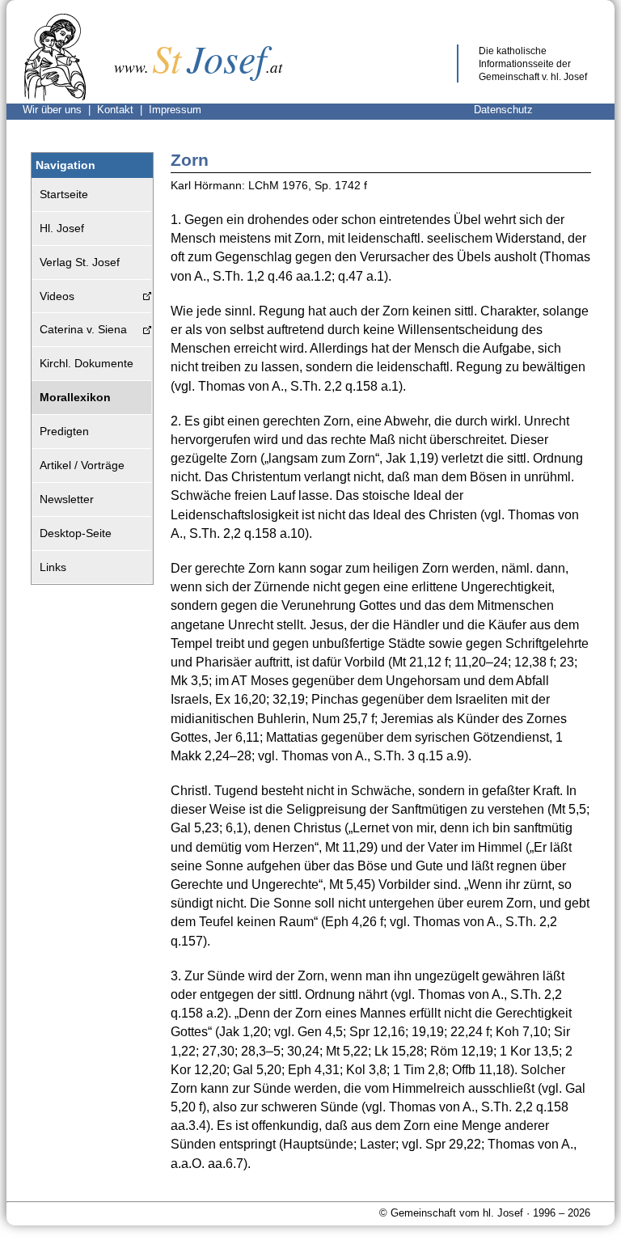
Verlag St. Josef (80, 262)
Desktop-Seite (76, 533)
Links (53, 567)
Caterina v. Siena (83, 329)
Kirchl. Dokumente (86, 363)
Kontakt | (123, 110)
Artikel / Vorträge (82, 465)
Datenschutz (503, 110)
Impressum (175, 110)
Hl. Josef (62, 228)
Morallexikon (75, 397)
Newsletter (67, 499)
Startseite (64, 194)
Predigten (64, 431)
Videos (57, 296)
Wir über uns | (60, 110)
